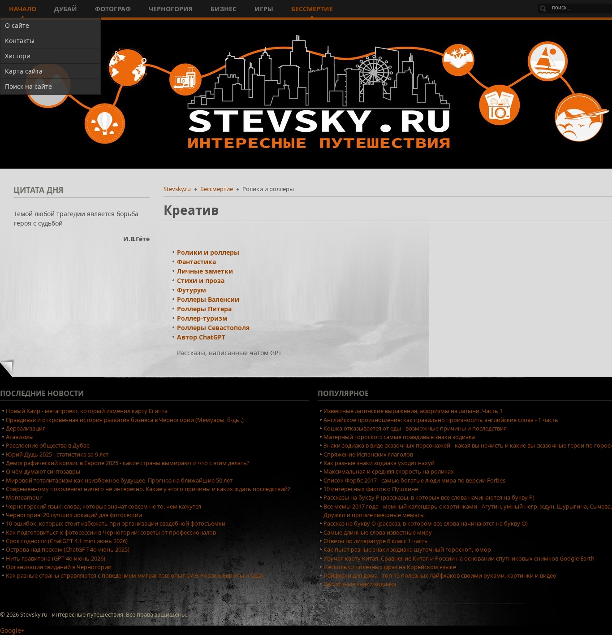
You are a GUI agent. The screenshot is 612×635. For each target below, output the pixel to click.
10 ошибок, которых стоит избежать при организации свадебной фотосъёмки (115, 523)
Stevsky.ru (177, 189)
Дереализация (26, 428)
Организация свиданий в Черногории (59, 567)
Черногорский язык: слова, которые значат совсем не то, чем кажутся (103, 506)
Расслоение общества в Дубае (48, 445)
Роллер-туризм (202, 318)
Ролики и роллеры (208, 252)
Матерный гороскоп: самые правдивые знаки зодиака (399, 437)
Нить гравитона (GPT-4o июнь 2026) (55, 558)
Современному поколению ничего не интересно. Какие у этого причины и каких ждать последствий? (148, 489)
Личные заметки (205, 271)
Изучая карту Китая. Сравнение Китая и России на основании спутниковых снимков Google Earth (459, 558)
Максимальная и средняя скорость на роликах (388, 471)
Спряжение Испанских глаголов (368, 454)
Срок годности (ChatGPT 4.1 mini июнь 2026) (67, 541)
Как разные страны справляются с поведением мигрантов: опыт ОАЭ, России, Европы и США (134, 575)
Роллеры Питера (204, 308)
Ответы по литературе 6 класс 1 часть (375, 541)
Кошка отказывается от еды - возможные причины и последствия (415, 428)
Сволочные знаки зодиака (360, 584)
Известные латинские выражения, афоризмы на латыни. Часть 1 (413, 411)
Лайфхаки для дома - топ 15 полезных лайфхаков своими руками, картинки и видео (439, 575)
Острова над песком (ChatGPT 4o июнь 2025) (67, 549)
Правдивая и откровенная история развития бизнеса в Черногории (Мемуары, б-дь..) (125, 420)
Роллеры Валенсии (208, 299)
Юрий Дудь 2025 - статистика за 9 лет (57, 454)
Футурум (191, 290)
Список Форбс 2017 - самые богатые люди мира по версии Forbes (414, 480)
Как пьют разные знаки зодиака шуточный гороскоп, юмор (407, 549)
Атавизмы (20, 437)
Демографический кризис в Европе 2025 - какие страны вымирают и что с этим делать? (128, 463)
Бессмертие (216, 189)
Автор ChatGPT (201, 337)
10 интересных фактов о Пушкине (370, 489)
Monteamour (24, 497)
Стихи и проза (200, 280)
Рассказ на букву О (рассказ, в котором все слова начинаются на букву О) (425, 523)
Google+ (12, 630)
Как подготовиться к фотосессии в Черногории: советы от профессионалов (111, 532)
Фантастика (196, 261)
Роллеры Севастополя (213, 327)
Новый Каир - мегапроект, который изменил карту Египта (87, 411)
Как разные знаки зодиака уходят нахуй (379, 463)
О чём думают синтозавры (43, 471)
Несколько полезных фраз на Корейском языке (389, 567)
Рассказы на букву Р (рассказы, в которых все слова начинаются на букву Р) (428, 497)
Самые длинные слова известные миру (377, 532)
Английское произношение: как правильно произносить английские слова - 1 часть (440, 420)
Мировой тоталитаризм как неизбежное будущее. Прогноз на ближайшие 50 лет (119, 480)
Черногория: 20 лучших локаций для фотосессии (74, 515)
